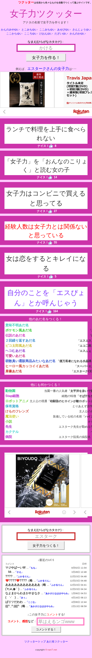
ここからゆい (14, 33)
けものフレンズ (17, 411)
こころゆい (31, 33)
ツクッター (26, 2)
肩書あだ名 (13, 371)
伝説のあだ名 (15, 335)
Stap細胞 (12, 396)
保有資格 (12, 406)
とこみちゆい (29, 29)
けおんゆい (46, 33)
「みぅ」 (23, 597)
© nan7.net (51, 649)
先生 (8, 426)
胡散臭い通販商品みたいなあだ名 (30, 361)
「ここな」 (31, 602)
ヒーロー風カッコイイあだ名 (27, 366)
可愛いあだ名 (15, 356)
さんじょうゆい (81, 29)
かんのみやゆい (10, 29)
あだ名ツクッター (57, 641)
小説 (8, 421)
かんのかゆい (78, 33)
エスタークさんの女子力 (48, 69)
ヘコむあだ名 (15, 350)
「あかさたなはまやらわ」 (56, 593)
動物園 (10, 391)
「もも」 (33, 568)
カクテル (12, 431)
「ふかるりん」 (23, 576)
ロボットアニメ (17, 401)
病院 (8, 437)
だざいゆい (61, 33)
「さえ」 (19, 572)
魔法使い (12, 416)
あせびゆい (64, 29)
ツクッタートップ (35, 641)
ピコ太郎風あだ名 (18, 345)
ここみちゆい (47, 29)
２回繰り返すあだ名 (20, 340)
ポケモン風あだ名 (18, 330)
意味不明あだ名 (17, 325)
